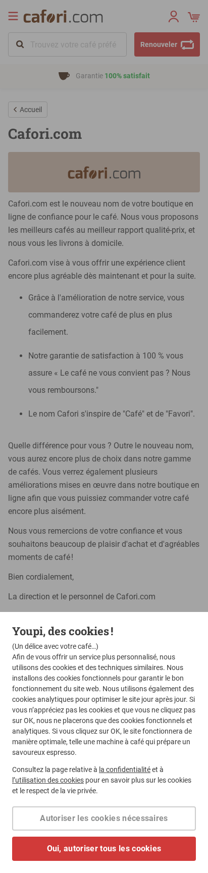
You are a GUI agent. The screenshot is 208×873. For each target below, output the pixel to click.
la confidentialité (124, 769)
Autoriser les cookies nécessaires (104, 818)
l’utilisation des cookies (48, 780)
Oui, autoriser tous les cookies (104, 848)
